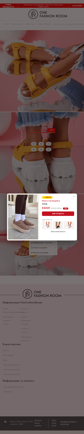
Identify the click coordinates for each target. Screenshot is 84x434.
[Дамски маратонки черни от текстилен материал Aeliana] (58, 225)
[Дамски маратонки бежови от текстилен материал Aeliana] (69, 225)
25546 (44, 204)
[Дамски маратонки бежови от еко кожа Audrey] (47, 225)
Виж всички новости (58, 231)
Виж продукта (58, 213)
